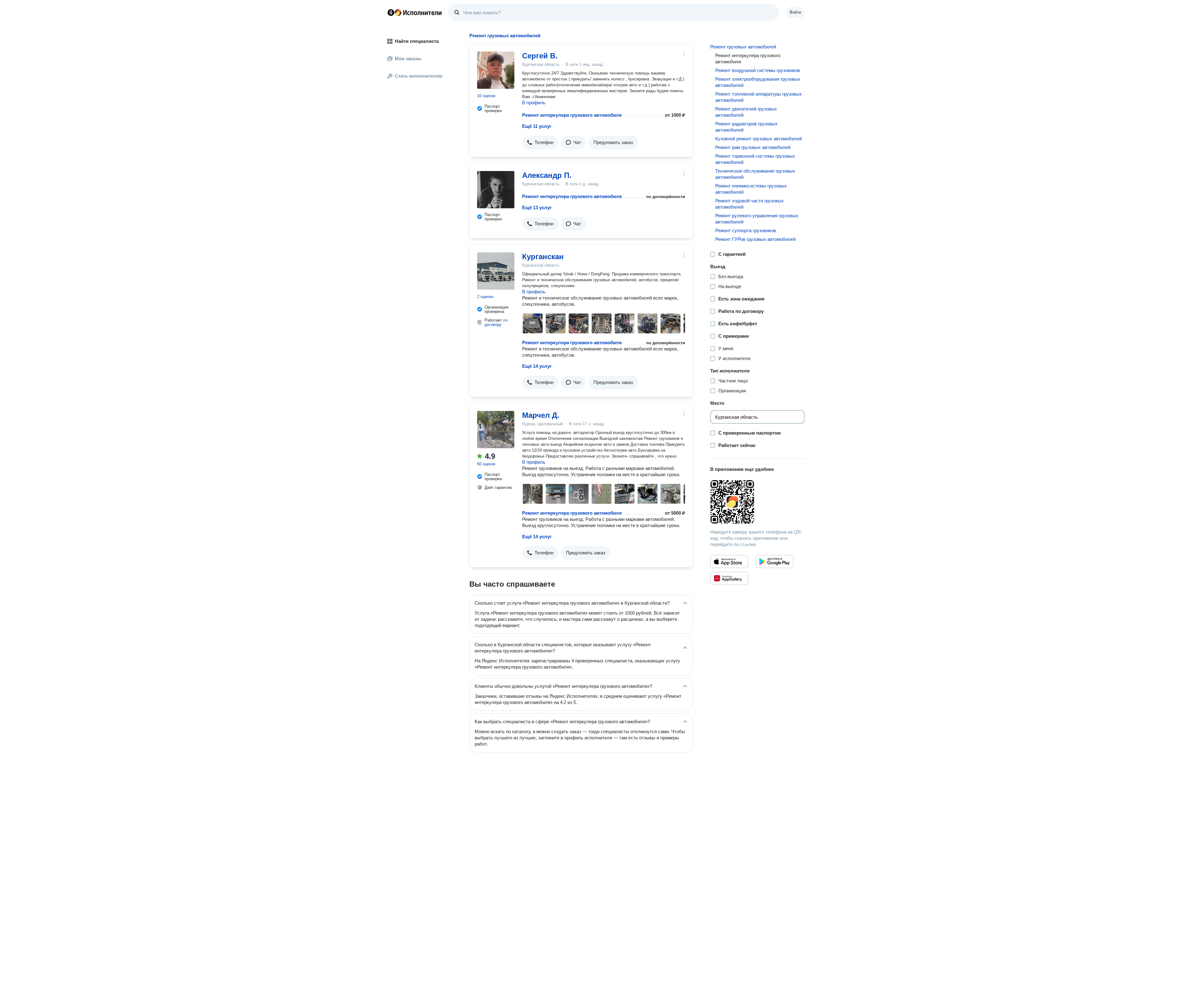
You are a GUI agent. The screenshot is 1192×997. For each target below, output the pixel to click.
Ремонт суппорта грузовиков (745, 230)
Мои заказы (408, 58)
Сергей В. (540, 56)
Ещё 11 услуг (536, 126)
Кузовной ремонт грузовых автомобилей (758, 138)
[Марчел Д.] (495, 429)
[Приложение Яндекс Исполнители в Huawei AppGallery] (729, 578)
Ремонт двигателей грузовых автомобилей (746, 112)
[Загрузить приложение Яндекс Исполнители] (757, 502)
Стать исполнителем (418, 76)
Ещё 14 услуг (537, 366)
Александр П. (546, 175)
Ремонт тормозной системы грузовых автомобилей (755, 159)
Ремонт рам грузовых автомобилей (752, 147)
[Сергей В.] (495, 70)
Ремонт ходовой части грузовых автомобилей (749, 204)
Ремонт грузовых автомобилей (743, 46)
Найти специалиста (417, 41)
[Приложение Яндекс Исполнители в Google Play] (774, 561)
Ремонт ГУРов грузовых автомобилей (755, 239)
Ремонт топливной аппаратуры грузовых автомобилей (758, 97)
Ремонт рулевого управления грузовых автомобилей (756, 218)
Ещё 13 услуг (537, 207)
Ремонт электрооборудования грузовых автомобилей (757, 82)
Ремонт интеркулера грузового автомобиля (572, 115)
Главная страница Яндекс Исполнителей (414, 12)
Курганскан (543, 256)
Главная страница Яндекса (390, 12)
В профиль (533, 102)
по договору (496, 322)
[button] (540, 142)
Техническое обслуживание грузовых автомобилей (755, 174)
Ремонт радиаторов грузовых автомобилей (746, 127)
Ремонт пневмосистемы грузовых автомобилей (751, 189)
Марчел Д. (540, 415)
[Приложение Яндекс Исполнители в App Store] (729, 561)
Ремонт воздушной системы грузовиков (757, 70)
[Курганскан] (495, 271)
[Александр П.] (495, 189)
